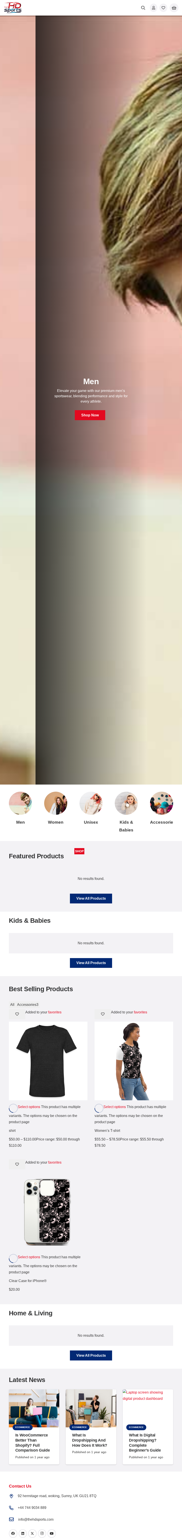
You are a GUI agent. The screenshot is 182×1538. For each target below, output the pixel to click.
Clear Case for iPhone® (28, 1281)
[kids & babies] (126, 803)
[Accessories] (161, 803)
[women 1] (55, 803)
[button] (143, 7)
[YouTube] (51, 1533)
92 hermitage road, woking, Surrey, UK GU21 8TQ (57, 1496)
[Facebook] (13, 1533)
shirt (12, 1131)
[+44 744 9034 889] (13, 1508)
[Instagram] (42, 1533)
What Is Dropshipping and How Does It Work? (89, 1440)
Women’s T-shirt (107, 1131)
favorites (54, 1012)
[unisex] (91, 803)
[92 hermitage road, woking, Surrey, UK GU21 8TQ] (13, 1496)
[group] (91, 400)
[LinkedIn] (23, 1533)
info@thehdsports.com (35, 1519)
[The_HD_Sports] (13, 7)
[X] (32, 1533)
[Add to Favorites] (17, 1014)
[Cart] (174, 7)
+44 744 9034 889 (32, 1508)
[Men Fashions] (20, 803)
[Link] (153, 8)
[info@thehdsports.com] (13, 1519)
